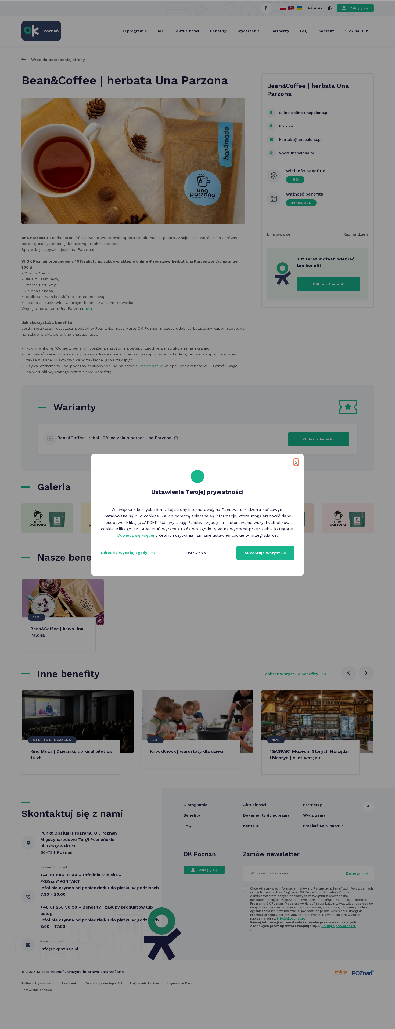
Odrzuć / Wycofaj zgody (124, 552)
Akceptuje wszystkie (265, 553)
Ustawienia (196, 553)
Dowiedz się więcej (135, 535)
